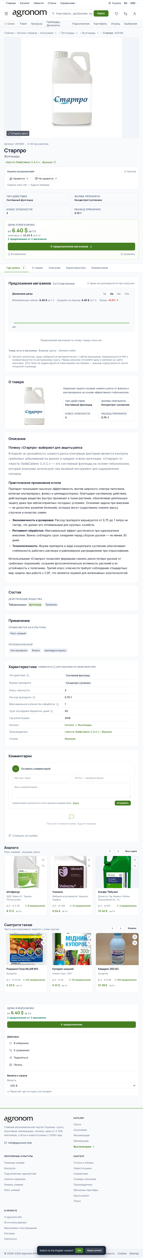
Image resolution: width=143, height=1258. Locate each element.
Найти (101, 13)
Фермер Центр (48, 350)
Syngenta (11, 973)
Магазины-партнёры (86, 1189)
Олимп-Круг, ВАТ (62, 973)
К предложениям (71, 1024)
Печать (18, 1064)
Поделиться (21, 1057)
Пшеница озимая (14, 1162)
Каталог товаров (27, 32)
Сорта (77, 1124)
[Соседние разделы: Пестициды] (76, 33)
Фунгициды (88, 32)
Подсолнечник (81, 23)
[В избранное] (43, 859)
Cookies (122, 1253)
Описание (54, 267)
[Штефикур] (25, 872)
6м (119, 293)
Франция (70, 738)
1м (104, 293)
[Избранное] (116, 13)
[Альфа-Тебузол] (117, 872)
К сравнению (21, 1050)
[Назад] (109, 851)
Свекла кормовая (14, 1179)
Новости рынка (83, 1168)
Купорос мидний (63, 969)
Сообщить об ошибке (25, 835)
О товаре (37, 267)
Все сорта (131, 851)
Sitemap (134, 1253)
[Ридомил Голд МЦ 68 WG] (25, 949)
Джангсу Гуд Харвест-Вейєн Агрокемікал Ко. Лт (114, 898)
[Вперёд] (118, 851)
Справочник (67, 3)
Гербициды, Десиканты (53, 23)
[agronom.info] (30, 13)
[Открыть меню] (6, 13)
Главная (11, 3)
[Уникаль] (71, 872)
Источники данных (15, 1222)
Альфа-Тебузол (108, 892)
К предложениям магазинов (69, 246)
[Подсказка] (27, 675)
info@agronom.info (20, 1142)
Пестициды (67, 32)
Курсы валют (81, 1195)
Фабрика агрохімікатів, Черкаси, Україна (70, 898)
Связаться (10, 1238)
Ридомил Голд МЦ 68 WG (22, 969)
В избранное (18, 253)
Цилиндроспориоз (55, 650)
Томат (23, 23)
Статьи (52, 3)
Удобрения (130, 23)
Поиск (77, 1200)
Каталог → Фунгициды (78, 724)
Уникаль (57, 892)
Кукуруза (36, 23)
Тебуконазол (17, 604)
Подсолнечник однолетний (20, 1173)
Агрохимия (46, 32)
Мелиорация (81, 1140)
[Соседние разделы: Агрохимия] (55, 33)
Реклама (9, 1233)
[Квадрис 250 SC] (117, 949)
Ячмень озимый (13, 1184)
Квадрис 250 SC (108, 969)
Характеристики (76, 267)
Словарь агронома (85, 1179)
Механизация (82, 1135)
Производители (83, 1184)
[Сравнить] (43, 865)
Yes (79, 1250)
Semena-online (67, 350)
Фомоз (36, 650)
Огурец (115, 23)
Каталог (24, 3)
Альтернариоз (18, 650)
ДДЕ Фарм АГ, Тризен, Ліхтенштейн (19, 898)
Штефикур (13, 892)
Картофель (100, 23)
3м (111, 293)
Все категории (82, 1146)
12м (127, 293)
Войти (76, 803)
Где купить (15, 267)
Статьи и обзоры (83, 1162)
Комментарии (99, 267)
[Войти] (134, 13)
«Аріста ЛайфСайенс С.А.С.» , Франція (88, 731)
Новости (39, 3)
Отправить (123, 802)
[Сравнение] (125, 13)
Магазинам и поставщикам (20, 1227)
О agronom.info (13, 1216)
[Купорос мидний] (71, 949)
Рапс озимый (18, 633)
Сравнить (129, 253)
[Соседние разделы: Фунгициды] (98, 33)
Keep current (94, 1250)
